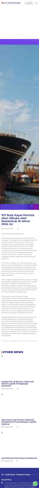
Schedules (29, 3)
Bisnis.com (20, 234)
